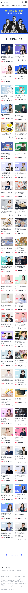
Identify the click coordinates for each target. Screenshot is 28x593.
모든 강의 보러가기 (13, 555)
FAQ (16, 576)
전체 (3, 5)
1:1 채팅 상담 (7, 568)
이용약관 (3, 576)
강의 (2, 2)
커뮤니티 (6, 2)
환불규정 (19, 576)
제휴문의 (24, 576)
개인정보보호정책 (9, 576)
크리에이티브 (13, 5)
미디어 (20, 5)
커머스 (7, 5)
